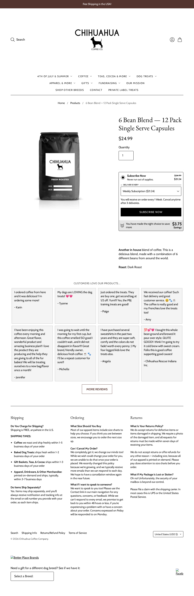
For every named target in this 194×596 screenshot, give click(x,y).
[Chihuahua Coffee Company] (97, 39)
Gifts (85, 83)
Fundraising (108, 83)
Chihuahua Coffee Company (33, 538)
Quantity (124, 147)
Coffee (83, 76)
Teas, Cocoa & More (112, 76)
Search (14, 533)
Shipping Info (29, 533)
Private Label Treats (123, 89)
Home (61, 103)
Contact (96, 89)
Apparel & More (60, 83)
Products (75, 103)
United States (166, 534)
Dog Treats (145, 76)
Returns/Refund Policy (52, 533)
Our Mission (135, 83)
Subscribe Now (150, 212)
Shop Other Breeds (70, 89)
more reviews (97, 389)
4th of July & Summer (53, 76)
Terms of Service (78, 533)
